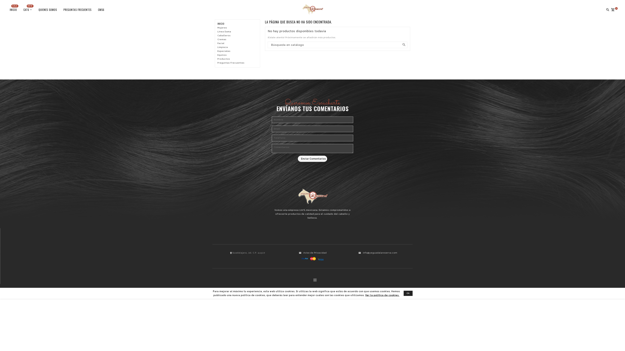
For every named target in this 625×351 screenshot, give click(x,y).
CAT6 (28, 9)
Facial (220, 43)
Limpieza (222, 47)
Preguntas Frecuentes (77, 10)
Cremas (221, 39)
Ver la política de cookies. (382, 295)
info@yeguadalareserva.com (380, 253)
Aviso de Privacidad (315, 253)
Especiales (223, 51)
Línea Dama (224, 31)
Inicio (13, 9)
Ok (408, 293)
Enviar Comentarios (313, 158)
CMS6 (101, 10)
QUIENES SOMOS (48, 10)
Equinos (222, 55)
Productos (223, 59)
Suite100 (315, 280)
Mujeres (222, 27)
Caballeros (224, 35)
